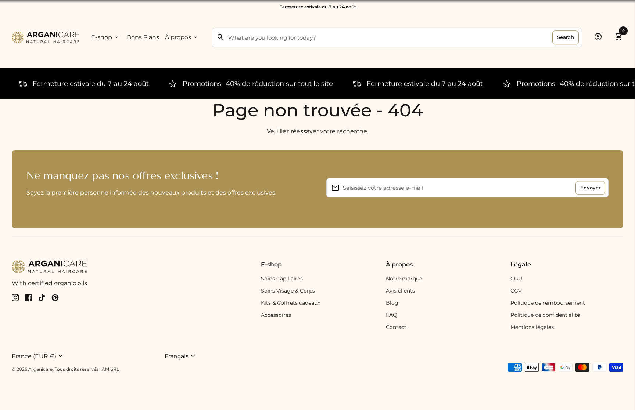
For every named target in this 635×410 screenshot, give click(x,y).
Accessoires (276, 315)
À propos (181, 37)
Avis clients (400, 290)
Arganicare (40, 369)
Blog (392, 303)
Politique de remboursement (547, 303)
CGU (516, 278)
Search (565, 37)
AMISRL (110, 369)
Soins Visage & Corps (288, 290)
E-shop (105, 37)
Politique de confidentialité (545, 315)
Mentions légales (532, 327)
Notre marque (404, 278)
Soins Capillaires (282, 278)
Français (181, 356)
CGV (516, 290)
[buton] (85, 356)
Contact (396, 327)
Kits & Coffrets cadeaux (290, 303)
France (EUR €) (38, 356)
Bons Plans (143, 37)
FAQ (391, 315)
